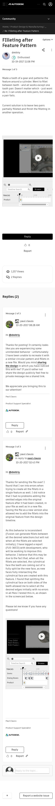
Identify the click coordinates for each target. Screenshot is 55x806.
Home (5, 26)
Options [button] (46, 39)
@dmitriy (14, 335)
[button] (51, 49)
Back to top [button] (7, 795)
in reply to (28, 458)
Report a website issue (36, 795)
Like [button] (25, 245)
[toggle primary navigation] (6, 4)
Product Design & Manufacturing (26, 26)
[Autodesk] (17, 4)
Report (27, 251)
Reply (27, 236)
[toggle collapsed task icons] (38, 4)
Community (9, 19)
